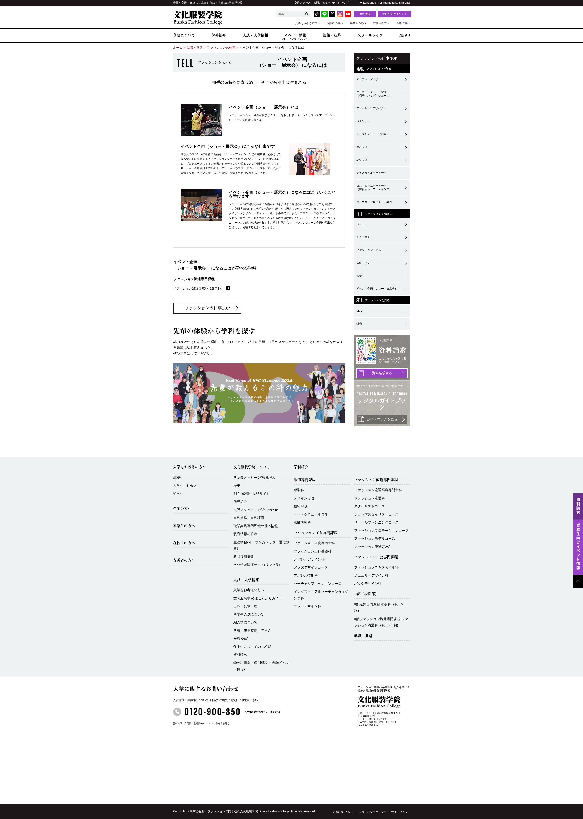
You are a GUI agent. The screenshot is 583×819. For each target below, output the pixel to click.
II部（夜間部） (366, 594)
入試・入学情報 (255, 35)
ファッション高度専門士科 (314, 543)
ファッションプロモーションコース (381, 530)
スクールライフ (370, 35)
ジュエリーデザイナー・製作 (374, 202)
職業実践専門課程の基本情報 (255, 526)
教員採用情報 (243, 557)
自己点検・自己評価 (248, 518)
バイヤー (361, 224)
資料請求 (364, 13)
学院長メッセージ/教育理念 (254, 477)
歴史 (236, 485)
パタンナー (363, 121)
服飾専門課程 (305, 480)
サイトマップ (340, 2)
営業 (359, 275)
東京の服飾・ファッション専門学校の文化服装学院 (224, 811)
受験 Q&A (240, 638)
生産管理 (361, 147)
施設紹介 (240, 502)
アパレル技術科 (306, 575)
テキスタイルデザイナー (371, 172)
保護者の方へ (335, 23)
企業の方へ (403, 23)
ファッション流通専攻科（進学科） (198, 288)
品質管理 (361, 160)
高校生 (178, 477)
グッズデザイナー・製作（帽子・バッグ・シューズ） (374, 93)
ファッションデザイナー (371, 108)
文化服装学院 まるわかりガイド (257, 598)
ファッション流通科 (369, 498)
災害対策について (343, 812)
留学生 (178, 494)
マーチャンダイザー (368, 79)
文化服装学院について (251, 467)
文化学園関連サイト (256, 565)
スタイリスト (364, 237)
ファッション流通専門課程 (376, 480)
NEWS (404, 35)
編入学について (245, 622)
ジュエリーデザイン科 (371, 575)
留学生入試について (248, 614)
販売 (359, 323)
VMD (359, 310)
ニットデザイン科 (307, 606)
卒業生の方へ (358, 23)
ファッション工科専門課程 (316, 533)
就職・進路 (332, 35)
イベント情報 (295, 37)
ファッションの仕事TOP (207, 308)
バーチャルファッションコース (318, 583)
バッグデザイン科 (367, 583)
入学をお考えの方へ (307, 23)
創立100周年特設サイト (251, 494)
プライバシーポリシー (372, 812)
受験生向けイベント (394, 13)
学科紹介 (218, 35)
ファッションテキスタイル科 (376, 567)
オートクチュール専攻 (311, 514)
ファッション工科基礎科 (312, 551)
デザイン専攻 (304, 498)
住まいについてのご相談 (252, 647)
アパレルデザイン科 (309, 559)
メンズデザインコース (311, 567)
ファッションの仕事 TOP (376, 58)
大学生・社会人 (185, 485)
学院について (184, 35)
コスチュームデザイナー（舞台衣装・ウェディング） (374, 187)
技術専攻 (300, 506)
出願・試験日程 (245, 606)
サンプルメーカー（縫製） (372, 134)
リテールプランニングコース (376, 522)
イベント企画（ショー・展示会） (376, 288)
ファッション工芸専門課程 (376, 557)
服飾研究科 (302, 522)
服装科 (299, 490)
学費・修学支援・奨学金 (252, 630)
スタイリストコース (369, 506)
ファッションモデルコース (374, 538)
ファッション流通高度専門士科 (378, 490)
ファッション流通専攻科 (373, 547)
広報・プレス (364, 263)
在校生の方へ (381, 23)
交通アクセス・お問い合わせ (312, 2)
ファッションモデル (368, 250)
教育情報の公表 (245, 534)
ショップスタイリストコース (376, 514)
